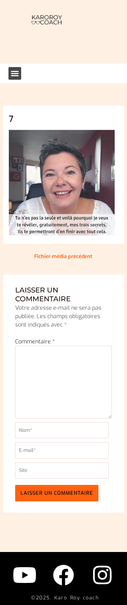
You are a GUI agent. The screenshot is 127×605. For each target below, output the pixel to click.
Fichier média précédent (63, 256)
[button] (14, 73)
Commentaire (35, 341)
